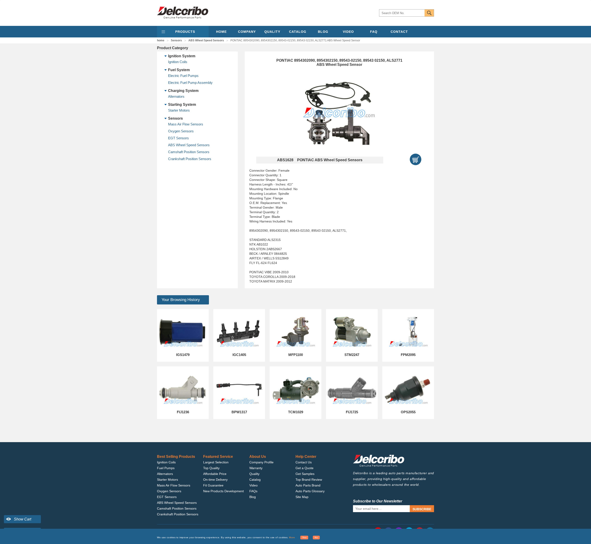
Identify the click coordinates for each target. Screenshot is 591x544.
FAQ (373, 31)
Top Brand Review (309, 479)
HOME (221, 31)
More (292, 537)
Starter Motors (179, 110)
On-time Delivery (215, 479)
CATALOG (297, 31)
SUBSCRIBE (422, 509)
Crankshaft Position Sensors (189, 159)
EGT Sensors (178, 138)
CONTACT (399, 31)
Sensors (176, 40)
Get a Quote (305, 468)
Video (253, 485)
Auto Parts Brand (308, 485)
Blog (252, 497)
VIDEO (348, 31)
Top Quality (211, 468)
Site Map (302, 497)
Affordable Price (214, 474)
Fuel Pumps (166, 468)
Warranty (255, 468)
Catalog (255, 479)
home (160, 40)
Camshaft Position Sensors (188, 152)
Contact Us (304, 462)
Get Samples (305, 474)
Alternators (176, 96)
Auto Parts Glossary (310, 491)
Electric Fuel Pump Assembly (190, 83)
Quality (254, 474)
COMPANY (247, 31)
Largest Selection (216, 462)
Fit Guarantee (213, 485)
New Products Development (223, 491)
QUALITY (272, 31)
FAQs (253, 491)
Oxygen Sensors (181, 131)
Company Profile (261, 462)
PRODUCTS (185, 31)
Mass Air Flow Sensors (185, 124)
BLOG (323, 31)
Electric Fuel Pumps (183, 76)
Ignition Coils (177, 62)
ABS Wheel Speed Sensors (206, 40)
